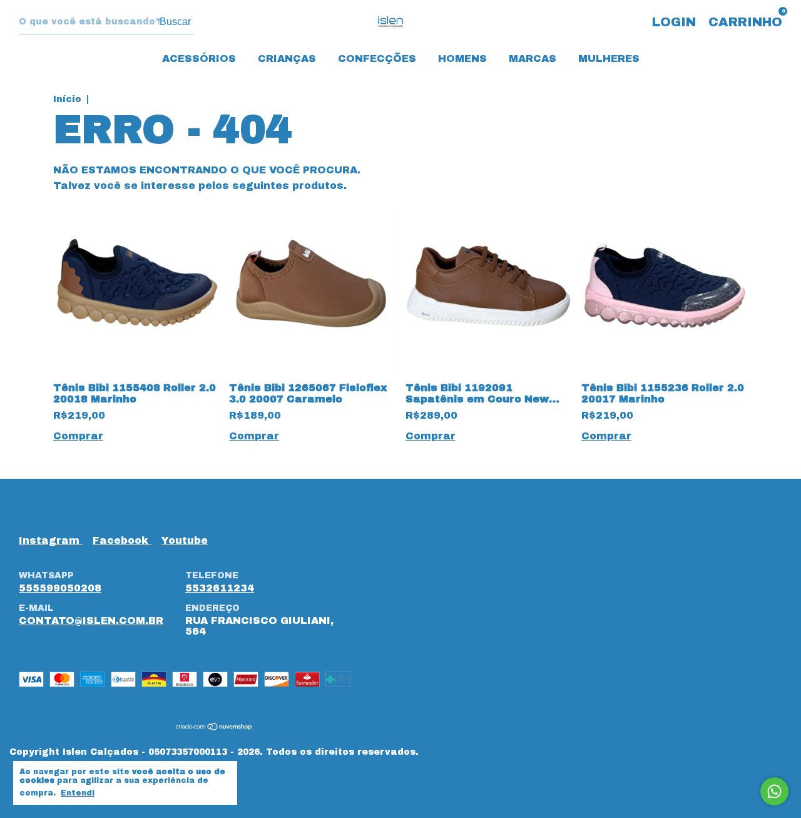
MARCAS (532, 58)
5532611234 (219, 588)
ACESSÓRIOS (199, 58)
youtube (184, 540)
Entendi (77, 793)
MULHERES (609, 58)
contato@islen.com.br (91, 620)
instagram (51, 540)
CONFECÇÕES (377, 58)
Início (67, 99)
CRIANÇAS (287, 58)
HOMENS (462, 58)
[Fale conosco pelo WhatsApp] (774, 791)
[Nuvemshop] (214, 727)
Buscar (175, 21)
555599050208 (60, 588)
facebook (122, 540)
